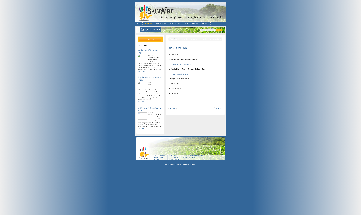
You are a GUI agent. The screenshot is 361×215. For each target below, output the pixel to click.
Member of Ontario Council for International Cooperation (180, 164)
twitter (214, 5)
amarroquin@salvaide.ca (182, 65)
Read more (141, 71)
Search (219, 30)
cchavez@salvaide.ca (180, 74)
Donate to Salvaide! (150, 29)
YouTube (218, 5)
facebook (210, 5)
